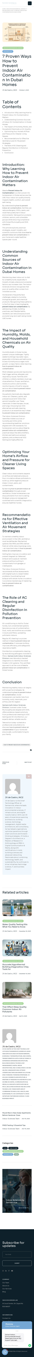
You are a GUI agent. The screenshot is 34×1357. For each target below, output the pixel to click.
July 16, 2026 (26, 1118)
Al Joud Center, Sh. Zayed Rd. (12, 1303)
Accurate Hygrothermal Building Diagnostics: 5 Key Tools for (15, 966)
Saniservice (11, 1351)
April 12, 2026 (23, 1016)
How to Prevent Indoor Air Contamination (17, 744)
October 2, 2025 (24, 90)
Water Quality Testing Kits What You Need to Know (14, 925)
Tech (16, 1154)
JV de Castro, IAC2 (9, 90)
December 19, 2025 (25, 973)
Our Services (7, 1289)
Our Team (5, 1283)
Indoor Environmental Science (16, 9)
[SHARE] (31, 750)
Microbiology (8, 51)
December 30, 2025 (25, 931)
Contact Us (6, 1318)
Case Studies (13, 1148)
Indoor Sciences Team (10, 1118)
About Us (5, 1286)
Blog (5, 1148)
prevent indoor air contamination (15, 307)
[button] (30, 1323)
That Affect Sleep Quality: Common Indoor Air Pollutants (14, 1009)
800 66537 (6, 1306)
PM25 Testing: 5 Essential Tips (14, 1125)
